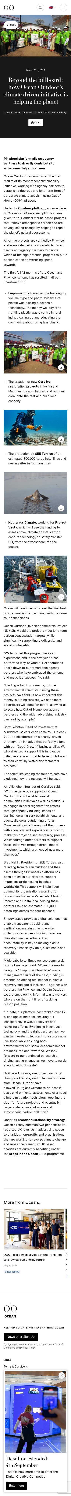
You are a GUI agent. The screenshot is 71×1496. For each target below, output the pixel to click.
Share (37, 122)
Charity (8, 112)
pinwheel (28, 112)
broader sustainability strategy (41, 1120)
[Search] (40, 7)
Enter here (16, 1485)
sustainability (59, 112)
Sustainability (42, 112)
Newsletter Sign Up (21, 1336)
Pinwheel (11, 159)
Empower (15, 293)
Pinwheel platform (31, 208)
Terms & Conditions (16, 1366)
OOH (17, 112)
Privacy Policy (28, 1348)
